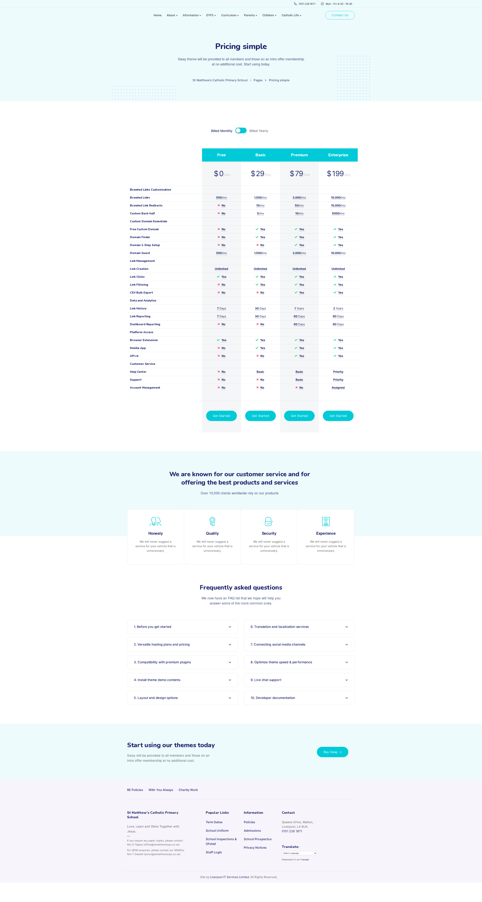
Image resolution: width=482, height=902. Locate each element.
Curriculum (228, 15)
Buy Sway (331, 752)
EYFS (210, 15)
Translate (304, 859)
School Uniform (217, 830)
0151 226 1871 (292, 831)
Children (268, 15)
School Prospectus (258, 839)
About (171, 15)
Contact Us (340, 15)
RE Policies (135, 790)
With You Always (161, 790)
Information (191, 15)
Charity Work (188, 790)
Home (158, 15)
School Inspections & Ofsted (221, 841)
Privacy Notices (255, 847)
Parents (249, 15)
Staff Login (214, 852)
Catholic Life (290, 15)
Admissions (252, 830)
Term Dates (214, 822)
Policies (249, 822)
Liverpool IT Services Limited (229, 877)
